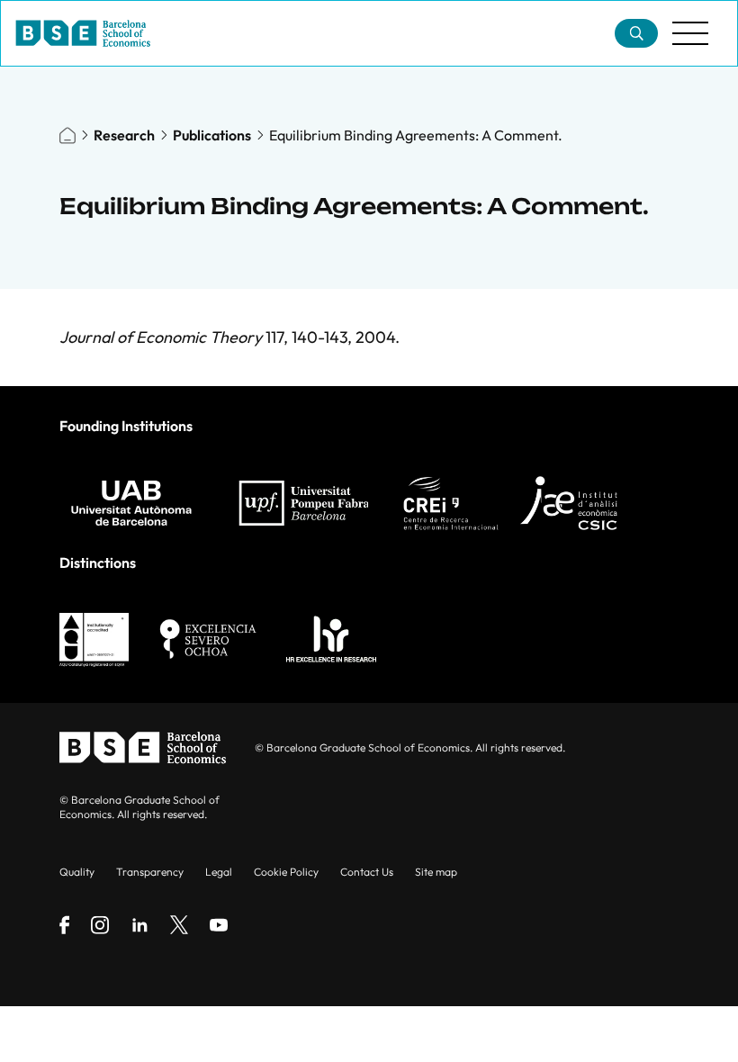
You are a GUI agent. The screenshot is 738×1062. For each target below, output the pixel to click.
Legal (218, 871)
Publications (212, 135)
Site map (436, 871)
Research (124, 135)
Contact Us (366, 871)
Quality (76, 871)
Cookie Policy (286, 871)
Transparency (150, 871)
